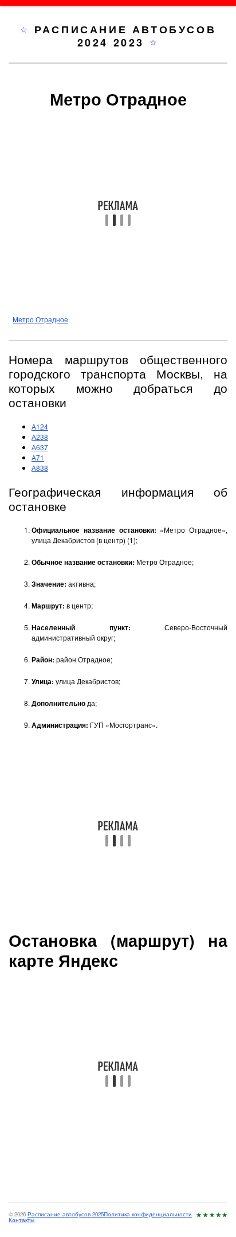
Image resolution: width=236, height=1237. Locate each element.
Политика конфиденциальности (148, 1214)
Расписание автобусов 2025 (65, 1214)
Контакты (21, 1220)
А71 (38, 457)
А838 (40, 468)
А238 (40, 437)
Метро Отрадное (40, 319)
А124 (40, 426)
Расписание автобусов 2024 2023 (125, 36)
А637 (40, 447)
